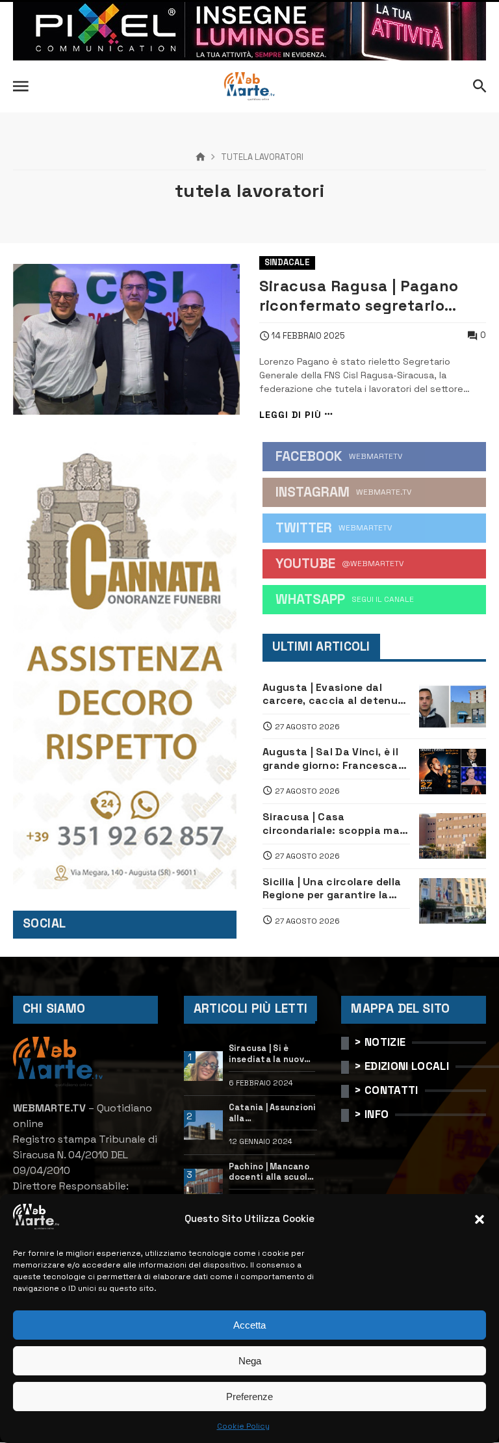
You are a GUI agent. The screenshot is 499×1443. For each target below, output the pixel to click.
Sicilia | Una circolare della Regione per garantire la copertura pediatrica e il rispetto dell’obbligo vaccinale (331, 889)
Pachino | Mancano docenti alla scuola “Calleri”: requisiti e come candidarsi (271, 1172)
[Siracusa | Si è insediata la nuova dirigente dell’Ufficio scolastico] (204, 1066)
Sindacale (287, 262)
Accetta (249, 1325)
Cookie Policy (243, 1426)
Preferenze (249, 1396)
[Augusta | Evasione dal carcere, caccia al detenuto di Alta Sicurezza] (452, 706)
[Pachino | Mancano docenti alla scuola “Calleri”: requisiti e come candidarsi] (204, 1184)
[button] (479, 1219)
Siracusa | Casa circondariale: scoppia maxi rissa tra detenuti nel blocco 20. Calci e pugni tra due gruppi (335, 824)
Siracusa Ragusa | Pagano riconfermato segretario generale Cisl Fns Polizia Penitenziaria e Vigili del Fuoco (359, 296)
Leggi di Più (290, 414)
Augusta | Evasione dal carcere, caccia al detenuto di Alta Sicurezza (336, 694)
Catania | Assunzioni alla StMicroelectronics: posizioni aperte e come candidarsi (273, 1113)
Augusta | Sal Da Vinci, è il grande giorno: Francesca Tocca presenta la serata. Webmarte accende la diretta (331, 759)
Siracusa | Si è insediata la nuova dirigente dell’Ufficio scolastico (269, 1054)
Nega (249, 1360)
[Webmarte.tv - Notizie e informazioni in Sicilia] (249, 86)
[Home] (200, 157)
